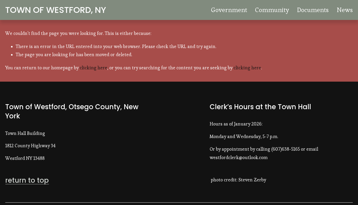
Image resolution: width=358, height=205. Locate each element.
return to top (27, 180)
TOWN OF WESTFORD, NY (55, 10)
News (345, 10)
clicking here (93, 68)
